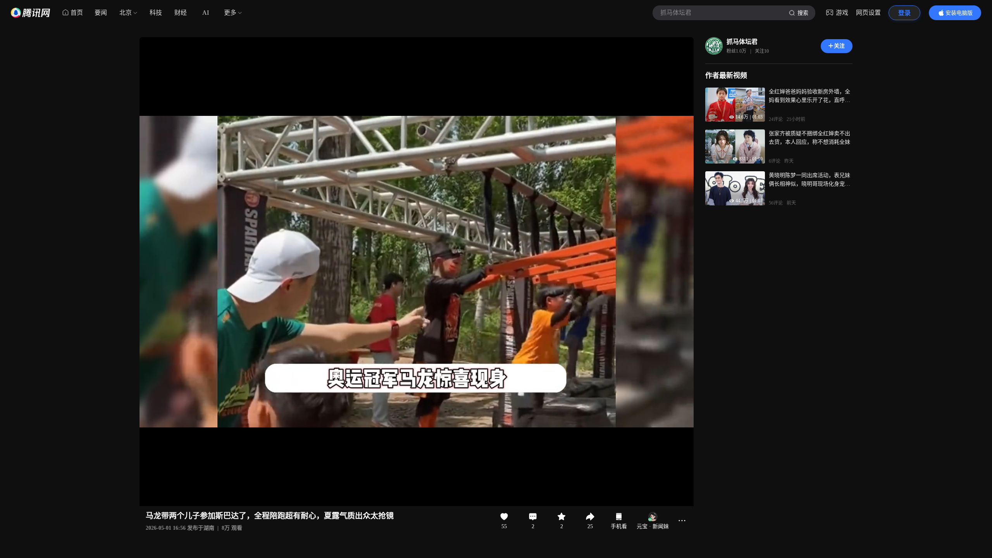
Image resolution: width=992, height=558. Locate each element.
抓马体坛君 (742, 41)
